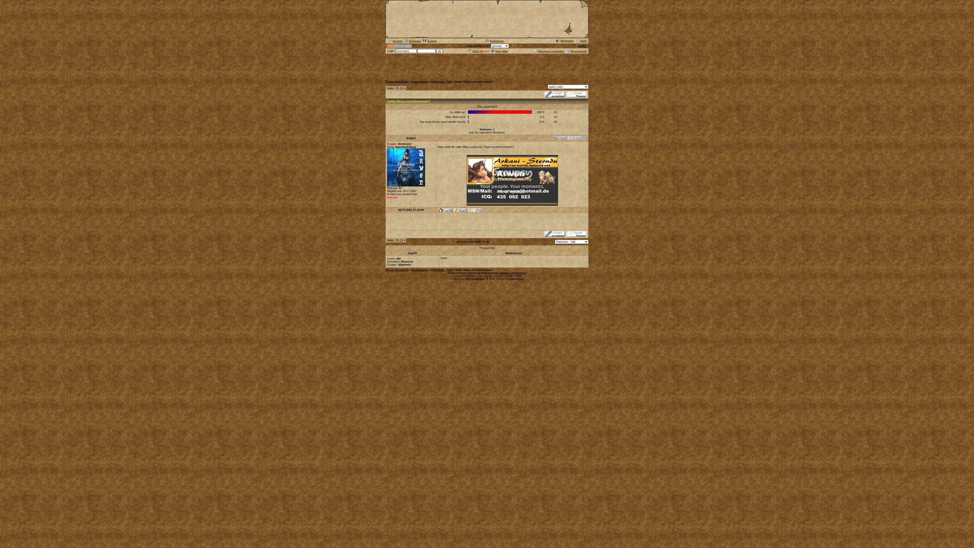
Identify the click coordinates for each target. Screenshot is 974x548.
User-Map (501, 51)
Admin (582, 45)
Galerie (432, 41)
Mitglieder (567, 40)
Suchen (398, 41)
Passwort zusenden (551, 51)
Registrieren (579, 51)
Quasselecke (419, 81)
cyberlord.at (516, 278)
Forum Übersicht (397, 81)
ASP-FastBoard (474, 278)
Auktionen (497, 41)
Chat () (478, 51)
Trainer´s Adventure (513, 273)
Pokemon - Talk (441, 81)
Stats (583, 40)
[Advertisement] (487, 65)
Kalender (415, 41)
